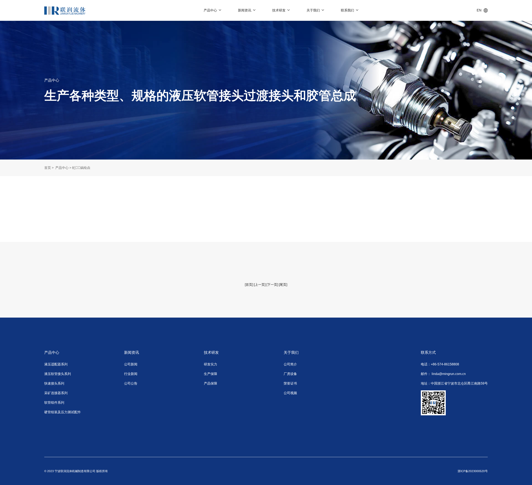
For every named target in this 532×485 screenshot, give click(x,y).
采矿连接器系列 (56, 393)
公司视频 (290, 393)
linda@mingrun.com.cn (449, 374)
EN (479, 10)
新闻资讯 (244, 10)
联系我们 (347, 10)
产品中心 (210, 10)
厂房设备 (290, 374)
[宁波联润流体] (64, 10)
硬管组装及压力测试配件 (62, 412)
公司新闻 (130, 364)
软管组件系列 (54, 402)
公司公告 (130, 383)
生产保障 (210, 374)
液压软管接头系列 (57, 374)
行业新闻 (130, 374)
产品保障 (210, 383)
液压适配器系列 (56, 364)
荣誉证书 (290, 383)
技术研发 (279, 10)
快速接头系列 (54, 383)
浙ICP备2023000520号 (473, 471)
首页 (47, 168)
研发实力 (210, 364)
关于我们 (313, 10)
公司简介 (290, 364)
